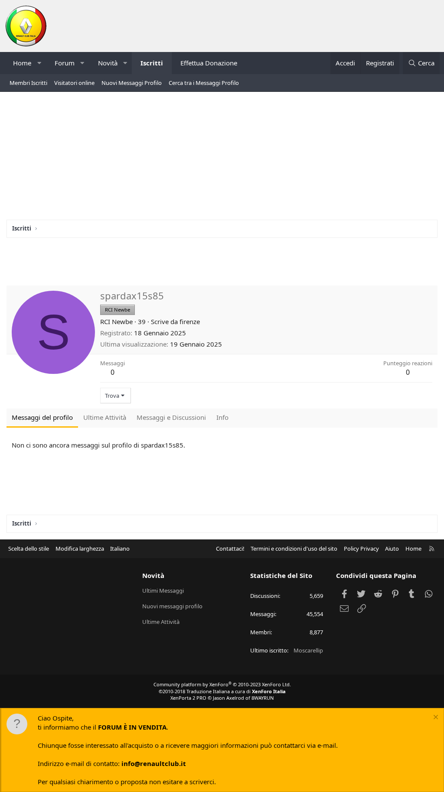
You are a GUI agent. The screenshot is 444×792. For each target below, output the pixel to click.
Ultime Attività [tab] (104, 417)
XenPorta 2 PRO (188, 698)
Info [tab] (222, 417)
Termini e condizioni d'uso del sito (294, 548)
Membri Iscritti (28, 83)
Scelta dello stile (28, 548)
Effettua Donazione (208, 62)
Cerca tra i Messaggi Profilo (204, 83)
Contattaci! (230, 548)
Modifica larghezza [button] (80, 548)
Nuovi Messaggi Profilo (131, 83)
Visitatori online (74, 83)
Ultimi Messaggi (163, 590)
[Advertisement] (222, 159)
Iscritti (151, 62)
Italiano (120, 548)
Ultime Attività (161, 622)
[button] (39, 63)
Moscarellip (308, 650)
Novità (108, 62)
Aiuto (392, 548)
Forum (65, 62)
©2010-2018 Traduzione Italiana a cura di (222, 691)
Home (22, 62)
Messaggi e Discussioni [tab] (171, 417)
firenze (190, 321)
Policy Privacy (361, 548)
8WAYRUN (262, 698)
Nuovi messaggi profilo (172, 606)
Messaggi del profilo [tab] (42, 417)
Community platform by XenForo (222, 684)
